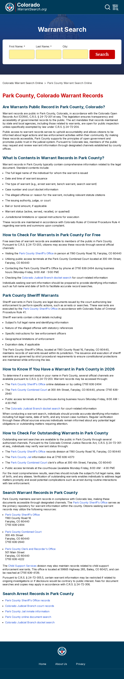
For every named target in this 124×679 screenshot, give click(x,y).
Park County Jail (21, 457)
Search (102, 54)
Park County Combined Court (29, 389)
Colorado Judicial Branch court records (29, 605)
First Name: (17, 46)
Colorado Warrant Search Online (23, 83)
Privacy (80, 664)
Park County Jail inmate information (27, 611)
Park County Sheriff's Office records (27, 600)
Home (42, 664)
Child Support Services (22, 565)
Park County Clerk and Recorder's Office (30, 549)
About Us (61, 664)
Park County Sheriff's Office (36, 253)
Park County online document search (28, 616)
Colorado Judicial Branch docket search (46, 277)
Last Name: (44, 46)
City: (65, 46)
